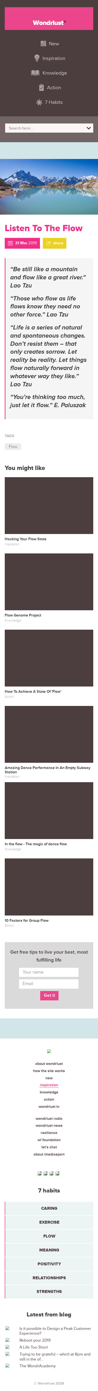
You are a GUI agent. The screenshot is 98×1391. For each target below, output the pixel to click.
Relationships (49, 1277)
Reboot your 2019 (35, 1340)
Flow (13, 446)
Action (49, 1099)
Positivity (49, 1264)
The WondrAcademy (38, 1366)
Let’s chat (49, 1147)
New (49, 1078)
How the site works (49, 1070)
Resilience (49, 1132)
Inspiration (49, 1085)
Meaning (49, 1250)
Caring (49, 1208)
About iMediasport (49, 1154)
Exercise (49, 1222)
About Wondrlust (49, 1063)
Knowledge (49, 1092)
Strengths (49, 1291)
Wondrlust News (49, 1125)
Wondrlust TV (49, 1106)
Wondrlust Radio (49, 1118)
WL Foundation (49, 1140)
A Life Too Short (34, 1347)
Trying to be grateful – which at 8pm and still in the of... (55, 1357)
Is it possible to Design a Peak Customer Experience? (55, 1331)
